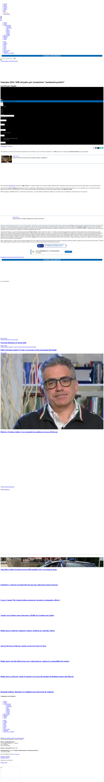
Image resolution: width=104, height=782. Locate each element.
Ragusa (8, 31)
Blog (4, 49)
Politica (5, 9)
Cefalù (4, 39)
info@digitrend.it (16, 754)
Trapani (8, 34)
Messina (8, 30)
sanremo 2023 (19, 257)
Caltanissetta (9, 27)
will (23, 257)
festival (2, 257)
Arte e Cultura (6, 50)
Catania (5, 5)
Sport (4, 10)
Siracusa (5, 6)
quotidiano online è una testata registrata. (12, 738)
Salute (4, 46)
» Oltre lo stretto (4, 61)
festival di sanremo (8, 257)
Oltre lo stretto (6, 14)
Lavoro (5, 48)
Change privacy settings (8, 53)
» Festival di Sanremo (13, 61)
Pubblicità (5, 51)
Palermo (5, 4)
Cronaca (5, 7)
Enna (7, 29)
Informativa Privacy (5, 757)
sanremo (14, 257)
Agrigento (8, 26)
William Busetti (11, 185)
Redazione (4, 146)
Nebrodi (5, 38)
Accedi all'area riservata (52, 55)
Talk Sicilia (5, 12)
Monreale (5, 36)
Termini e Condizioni (5, 756)
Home (4, 41)
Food (4, 11)
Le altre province (7, 25)
